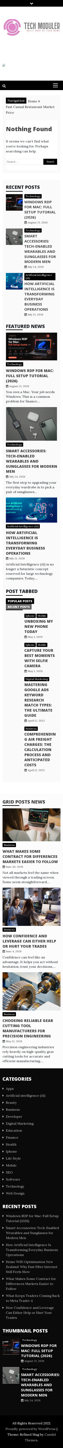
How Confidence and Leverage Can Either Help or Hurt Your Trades (29, 941)
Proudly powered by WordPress (31, 1429)
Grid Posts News (24, 802)
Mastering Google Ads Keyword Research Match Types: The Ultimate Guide (38, 700)
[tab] (20, 601)
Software (13, 1179)
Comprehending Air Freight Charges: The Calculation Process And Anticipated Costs (40, 749)
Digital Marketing (37, 679)
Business (31, 728)
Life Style (13, 1158)
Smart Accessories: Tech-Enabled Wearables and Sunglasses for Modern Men (40, 248)
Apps (10, 1088)
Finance (12, 1137)
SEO (9, 1172)
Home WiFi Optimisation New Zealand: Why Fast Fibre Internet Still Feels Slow (31, 1267)
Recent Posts (19, 607)
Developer (14, 1116)
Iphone (30, 615)
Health (11, 1144)
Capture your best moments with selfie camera (39, 658)
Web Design (15, 1193)
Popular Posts (20, 601)
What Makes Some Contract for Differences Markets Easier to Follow (30, 856)
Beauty (11, 1102)
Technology (33, 196)
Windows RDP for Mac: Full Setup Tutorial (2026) (40, 209)
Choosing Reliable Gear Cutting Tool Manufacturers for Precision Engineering (28, 1028)
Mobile (42, 615)
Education (14, 1130)
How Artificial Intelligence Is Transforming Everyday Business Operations (39, 296)
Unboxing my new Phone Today (38, 626)
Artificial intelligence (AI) (39, 276)
